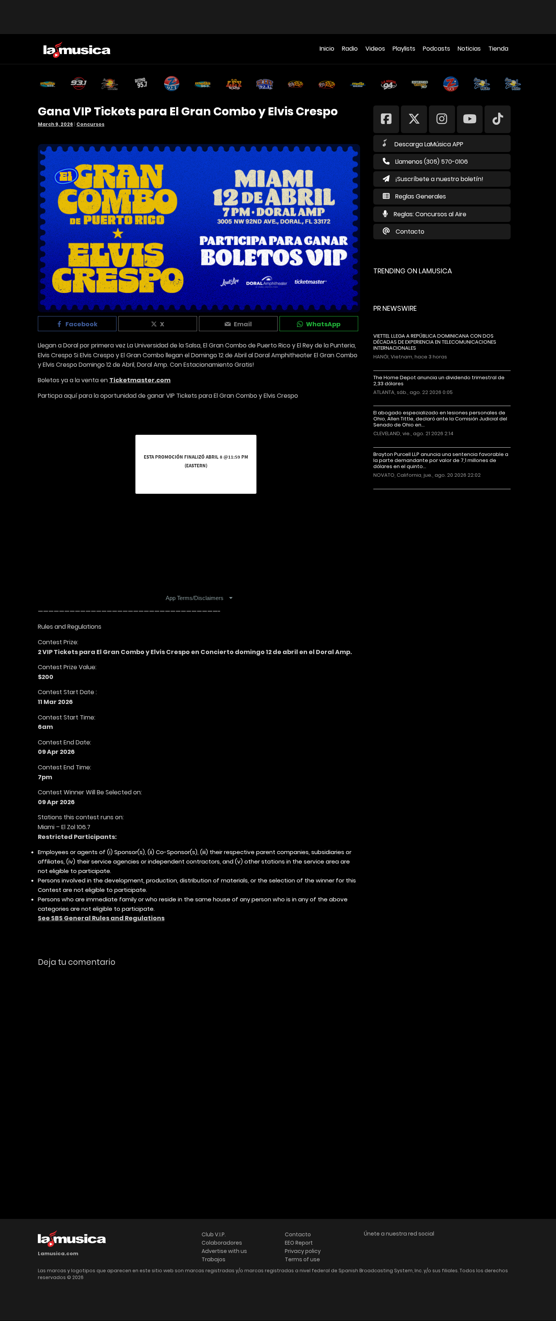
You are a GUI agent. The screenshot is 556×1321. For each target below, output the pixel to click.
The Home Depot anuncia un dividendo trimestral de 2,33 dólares (439, 381)
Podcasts (436, 48)
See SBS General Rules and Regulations (101, 918)
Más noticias (398, 492)
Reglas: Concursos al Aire (430, 214)
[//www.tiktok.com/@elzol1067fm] (498, 118)
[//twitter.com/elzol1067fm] (414, 118)
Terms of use (302, 1259)
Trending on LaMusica (412, 271)
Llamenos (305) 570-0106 (431, 161)
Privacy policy (303, 1251)
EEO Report (299, 1243)
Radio (350, 48)
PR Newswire (395, 308)
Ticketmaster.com (140, 380)
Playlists (404, 48)
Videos (375, 48)
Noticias (469, 48)
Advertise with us (224, 1251)
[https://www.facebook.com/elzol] (386, 118)
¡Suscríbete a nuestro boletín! (439, 179)
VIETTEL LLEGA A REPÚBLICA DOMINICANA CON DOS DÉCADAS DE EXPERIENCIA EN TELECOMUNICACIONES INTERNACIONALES (434, 342)
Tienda (498, 48)
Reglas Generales (420, 196)
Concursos (90, 124)
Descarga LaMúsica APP (428, 144)
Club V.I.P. (214, 1234)
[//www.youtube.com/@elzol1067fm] (470, 118)
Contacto (410, 231)
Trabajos (213, 1259)
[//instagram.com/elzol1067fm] (442, 118)
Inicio (327, 48)
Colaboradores (222, 1243)
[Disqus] (199, 1076)
